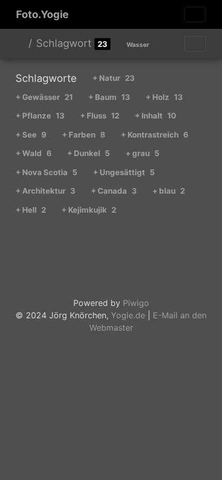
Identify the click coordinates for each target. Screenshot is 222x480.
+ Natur (113, 78)
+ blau (168, 191)
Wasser (137, 44)
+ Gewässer (44, 97)
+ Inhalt (155, 116)
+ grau (142, 153)
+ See (30, 135)
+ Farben (83, 135)
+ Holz (164, 97)
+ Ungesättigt (124, 172)
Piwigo (136, 303)
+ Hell (30, 210)
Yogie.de (128, 315)
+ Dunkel (88, 153)
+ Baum (109, 97)
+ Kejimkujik (88, 210)
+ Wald (33, 153)
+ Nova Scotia (46, 172)
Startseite (20, 43)
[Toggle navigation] (195, 14)
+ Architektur (45, 191)
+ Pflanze (40, 116)
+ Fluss (99, 116)
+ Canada (114, 191)
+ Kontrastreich (154, 135)
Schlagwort (63, 43)
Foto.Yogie (42, 14)
